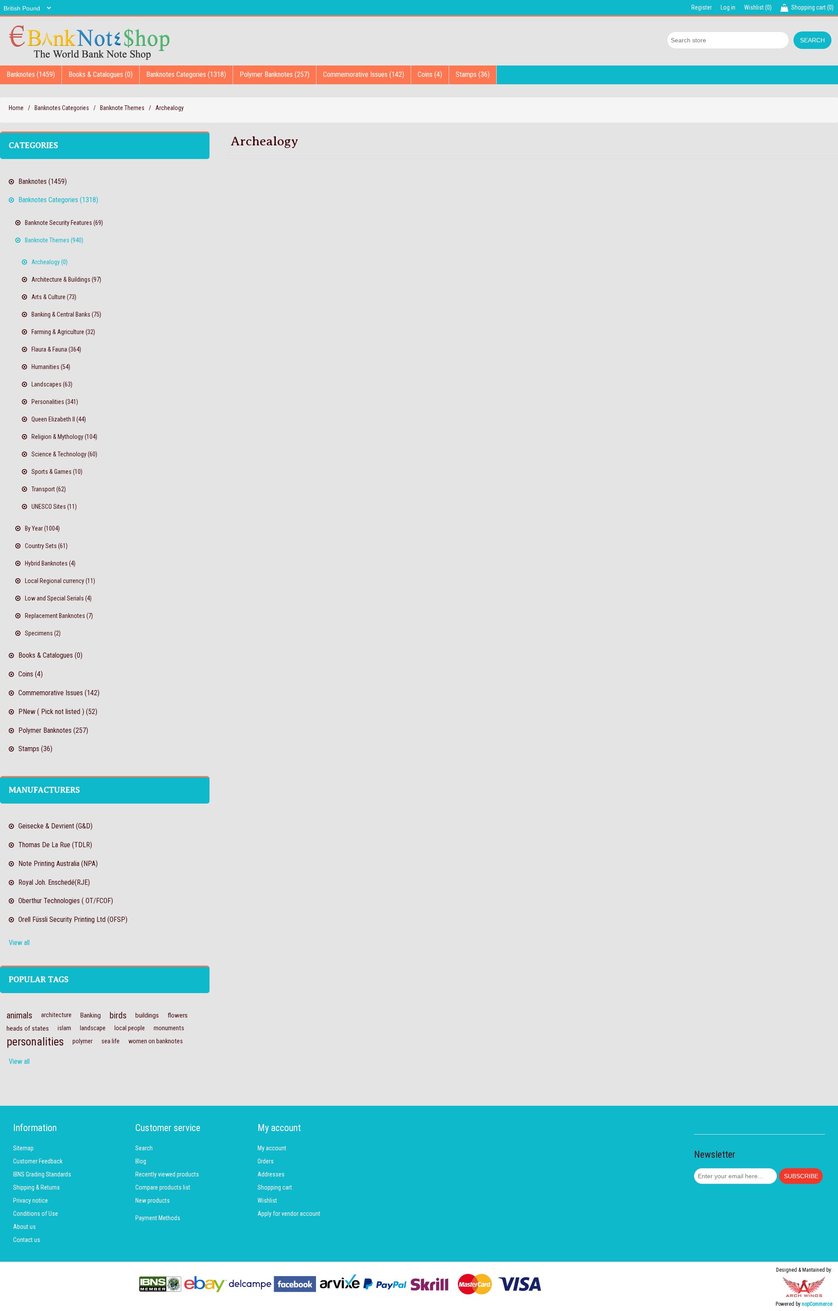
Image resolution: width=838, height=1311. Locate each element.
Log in (728, 7)
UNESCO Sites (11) (54, 506)
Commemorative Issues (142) (363, 74)
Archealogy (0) (49, 262)
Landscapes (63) (51, 384)
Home (16, 107)
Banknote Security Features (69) (64, 222)
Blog (140, 1161)
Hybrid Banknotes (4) (50, 563)
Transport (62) (48, 489)
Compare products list (162, 1187)
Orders (266, 1161)
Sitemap (23, 1148)
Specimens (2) (43, 633)
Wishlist (267, 1200)
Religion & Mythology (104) (64, 436)
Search (144, 1148)
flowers (178, 1015)
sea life (110, 1041)
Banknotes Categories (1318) (186, 74)
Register (701, 7)
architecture (56, 1015)
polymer (82, 1041)
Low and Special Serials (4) (58, 598)
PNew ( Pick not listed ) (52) (57, 711)
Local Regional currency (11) (60, 580)
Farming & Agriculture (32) (63, 331)
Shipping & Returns (36, 1187)
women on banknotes (155, 1041)
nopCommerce (817, 1304)
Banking (90, 1015)
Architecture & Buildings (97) (66, 279)
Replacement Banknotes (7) (59, 615)
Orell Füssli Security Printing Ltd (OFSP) (72, 919)
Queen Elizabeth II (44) (58, 419)
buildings (147, 1015)
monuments (169, 1028)
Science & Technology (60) (64, 454)
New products (152, 1200)
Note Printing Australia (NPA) (58, 863)
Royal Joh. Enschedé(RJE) (54, 882)
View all (19, 942)
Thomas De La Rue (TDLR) (55, 845)
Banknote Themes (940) (54, 240)
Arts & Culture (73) (53, 296)
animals (19, 1015)
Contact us (26, 1239)
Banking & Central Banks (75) (66, 314)
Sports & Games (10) (56, 471)
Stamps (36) (473, 74)
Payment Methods (157, 1217)
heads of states (28, 1028)
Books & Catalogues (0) (101, 74)
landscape (93, 1028)
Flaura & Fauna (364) (56, 349)
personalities (35, 1041)
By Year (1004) (42, 528)
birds (118, 1015)
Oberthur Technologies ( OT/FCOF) (65, 901)
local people (129, 1028)
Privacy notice (30, 1200)
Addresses (271, 1174)
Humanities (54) (50, 366)
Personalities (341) (54, 401)
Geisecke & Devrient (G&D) (55, 826)
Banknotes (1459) (31, 74)
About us (24, 1226)
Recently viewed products (167, 1174)
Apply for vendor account (289, 1213)
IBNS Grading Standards (42, 1174)
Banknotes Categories (61, 107)
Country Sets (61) (46, 545)
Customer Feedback (37, 1161)
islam (64, 1028)
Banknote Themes (122, 107)
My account (272, 1148)
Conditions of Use (35, 1213)
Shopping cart (275, 1187)
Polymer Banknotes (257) (274, 74)
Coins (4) (430, 74)
